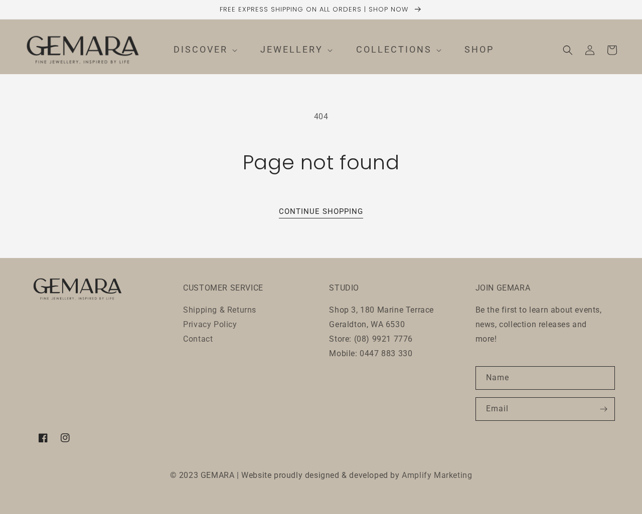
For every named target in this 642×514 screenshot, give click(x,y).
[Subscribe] (603, 409)
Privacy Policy (210, 324)
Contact (198, 339)
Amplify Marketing (437, 475)
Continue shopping (321, 211)
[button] (197, 50)
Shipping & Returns (219, 310)
